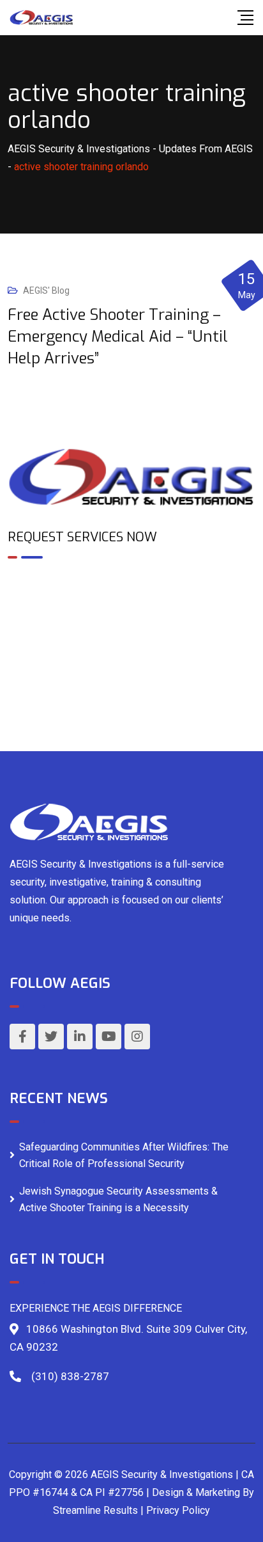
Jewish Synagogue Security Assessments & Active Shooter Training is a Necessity (118, 1199)
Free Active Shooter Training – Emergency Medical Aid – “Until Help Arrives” (118, 337)
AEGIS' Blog (46, 290)
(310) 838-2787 (70, 1376)
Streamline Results (95, 1510)
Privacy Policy (178, 1510)
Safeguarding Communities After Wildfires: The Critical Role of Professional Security (124, 1155)
